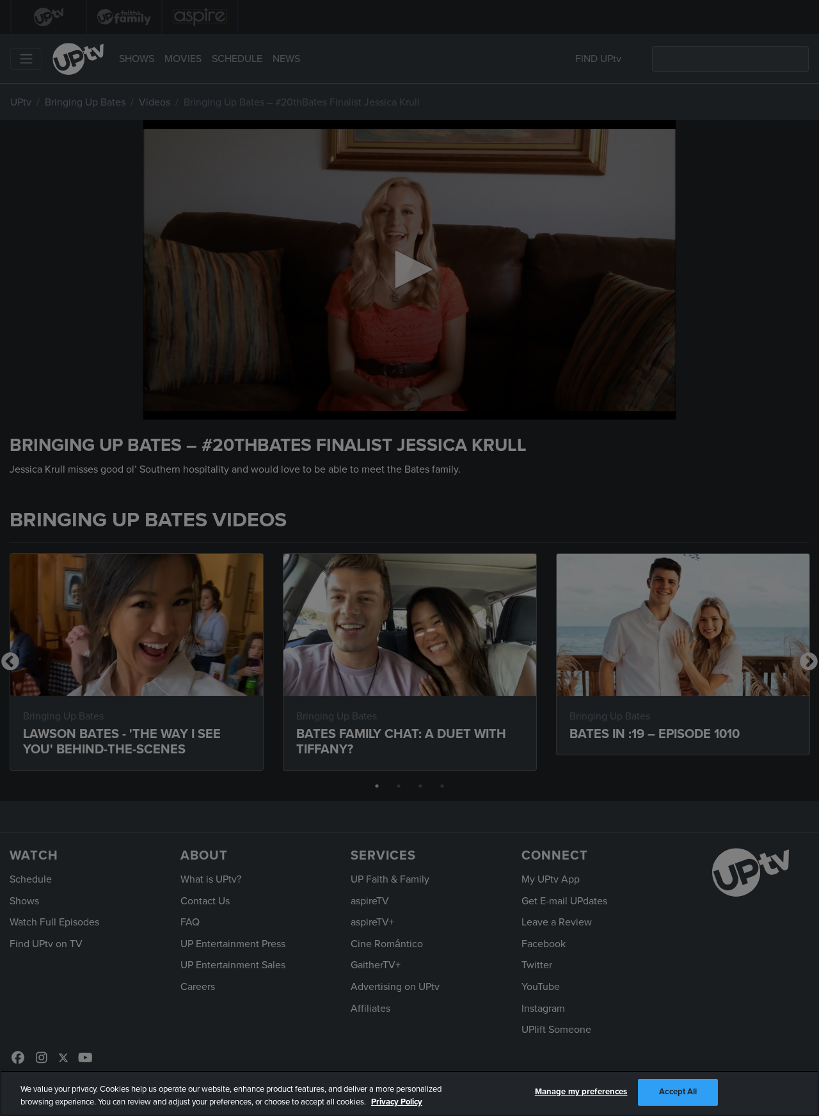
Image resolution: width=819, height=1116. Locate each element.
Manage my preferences (581, 1092)
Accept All (678, 1092)
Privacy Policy (396, 1102)
